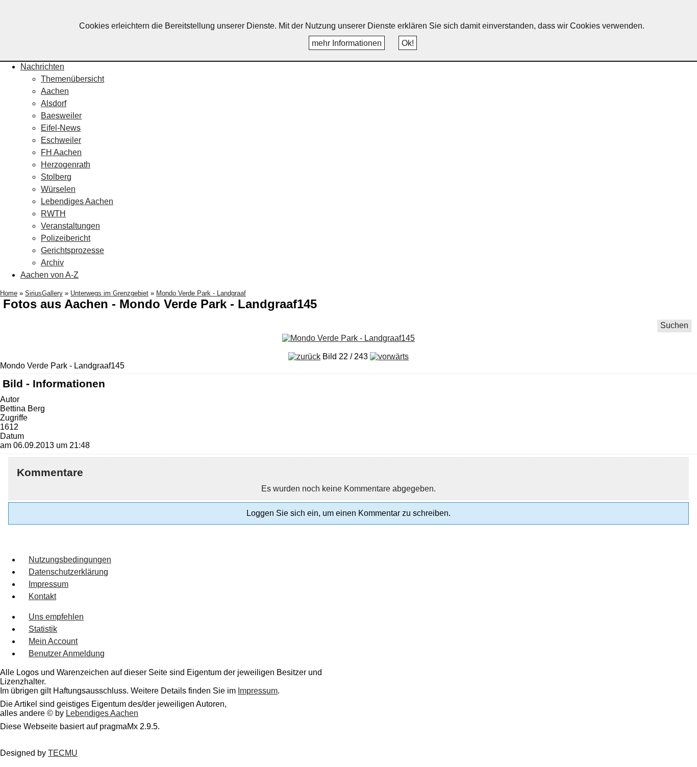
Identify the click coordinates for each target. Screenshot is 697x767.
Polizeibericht (65, 238)
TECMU (63, 753)
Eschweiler (61, 140)
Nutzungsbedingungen (70, 559)
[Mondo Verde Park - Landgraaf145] (348, 338)
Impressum (48, 584)
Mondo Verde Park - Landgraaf (201, 293)
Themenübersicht (72, 79)
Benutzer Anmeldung (67, 653)
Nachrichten (42, 66)
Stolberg (56, 176)
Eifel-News (61, 127)
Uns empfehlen (56, 616)
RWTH (53, 213)
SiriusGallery (44, 293)
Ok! (408, 43)
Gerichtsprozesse (72, 250)
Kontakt (42, 596)
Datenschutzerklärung (68, 571)
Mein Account (53, 641)
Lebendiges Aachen (77, 201)
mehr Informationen (347, 43)
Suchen (674, 325)
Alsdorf (53, 103)
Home (8, 293)
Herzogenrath (65, 164)
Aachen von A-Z (49, 274)
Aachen (55, 91)
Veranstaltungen (70, 225)
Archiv (52, 262)
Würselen (58, 189)
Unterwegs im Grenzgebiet (109, 293)
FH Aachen (61, 152)
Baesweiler (61, 115)
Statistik (43, 629)
